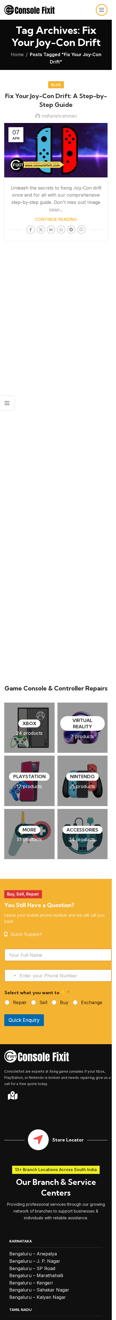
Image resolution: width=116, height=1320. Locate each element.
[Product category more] (29, 834)
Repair (20, 1002)
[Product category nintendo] (82, 781)
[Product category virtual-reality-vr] (82, 728)
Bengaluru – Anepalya (33, 1254)
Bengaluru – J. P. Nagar (34, 1261)
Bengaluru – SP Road (32, 1268)
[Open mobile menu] (101, 10)
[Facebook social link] (30, 229)
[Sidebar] (7, 403)
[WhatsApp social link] (61, 229)
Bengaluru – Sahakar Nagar (39, 1290)
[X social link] (41, 229)
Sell (43, 1002)
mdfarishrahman (59, 116)
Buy (64, 1002)
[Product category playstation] (29, 781)
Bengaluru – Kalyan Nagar (37, 1297)
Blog (56, 85)
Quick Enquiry (24, 1020)
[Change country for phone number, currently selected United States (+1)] (11, 975)
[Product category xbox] (29, 728)
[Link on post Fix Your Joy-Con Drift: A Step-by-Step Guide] (56, 150)
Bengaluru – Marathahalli (36, 1275)
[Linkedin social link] (51, 229)
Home (17, 54)
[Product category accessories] (82, 834)
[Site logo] (29, 9)
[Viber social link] (81, 229)
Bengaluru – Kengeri (31, 1283)
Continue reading (56, 219)
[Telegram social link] (71, 229)
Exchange (91, 1002)
